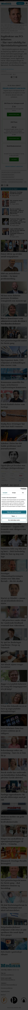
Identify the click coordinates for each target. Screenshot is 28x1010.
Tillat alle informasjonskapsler (14, 512)
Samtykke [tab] (5, 492)
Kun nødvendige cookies (14, 520)
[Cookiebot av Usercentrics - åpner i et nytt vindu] (20, 489)
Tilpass (13, 516)
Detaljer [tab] (14, 492)
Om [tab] (23, 492)
